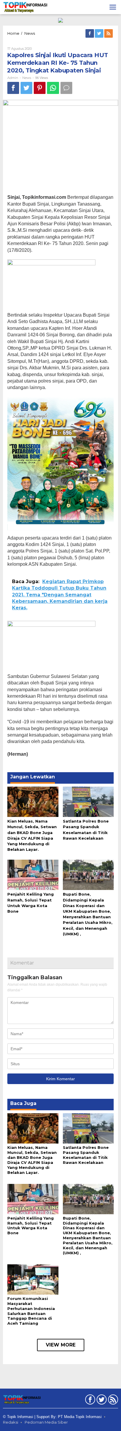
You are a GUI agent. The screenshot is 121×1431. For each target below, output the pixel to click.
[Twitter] (99, 33)
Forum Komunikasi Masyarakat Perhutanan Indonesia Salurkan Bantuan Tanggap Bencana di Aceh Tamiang (31, 1311)
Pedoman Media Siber (46, 1422)
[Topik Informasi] (25, 6)
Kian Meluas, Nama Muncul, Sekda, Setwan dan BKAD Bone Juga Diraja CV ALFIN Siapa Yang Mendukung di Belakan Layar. (32, 1160)
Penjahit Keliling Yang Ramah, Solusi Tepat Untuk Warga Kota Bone (30, 1225)
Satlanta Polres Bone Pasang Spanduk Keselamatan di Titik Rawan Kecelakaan (86, 1155)
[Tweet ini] (26, 88)
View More (60, 1345)
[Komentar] (66, 88)
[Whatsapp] (53, 88)
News (26, 78)
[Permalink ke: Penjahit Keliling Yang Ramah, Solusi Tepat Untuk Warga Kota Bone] (32, 874)
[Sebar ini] (13, 88)
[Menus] (112, 7)
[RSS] (109, 33)
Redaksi (10, 1422)
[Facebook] (90, 33)
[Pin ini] (40, 88)
